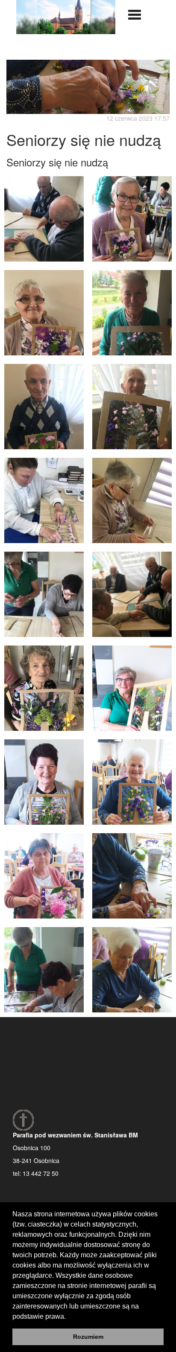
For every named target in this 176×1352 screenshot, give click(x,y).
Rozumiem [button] (88, 1336)
